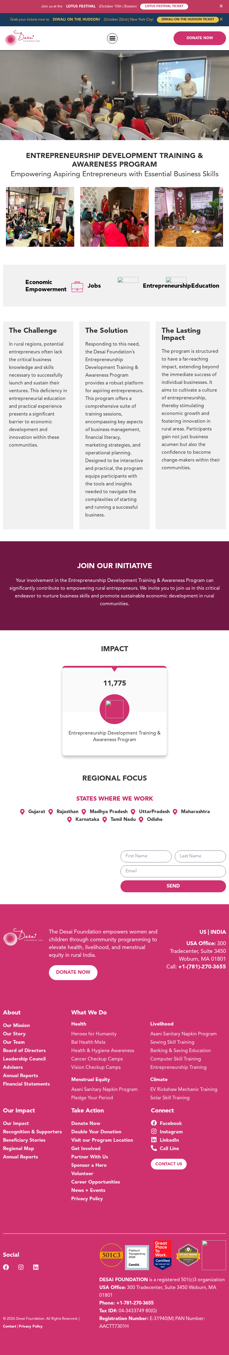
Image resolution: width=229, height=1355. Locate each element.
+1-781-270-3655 (135, 1303)
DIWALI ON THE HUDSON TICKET (188, 19)
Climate (159, 1079)
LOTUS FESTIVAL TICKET (164, 6)
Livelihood (162, 1024)
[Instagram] (21, 1267)
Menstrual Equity (90, 1079)
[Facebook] (6, 1267)
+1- (202, 967)
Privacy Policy (31, 1326)
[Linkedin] (36, 1267)
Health (78, 1024)
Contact (9, 1326)
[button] (112, 38)
